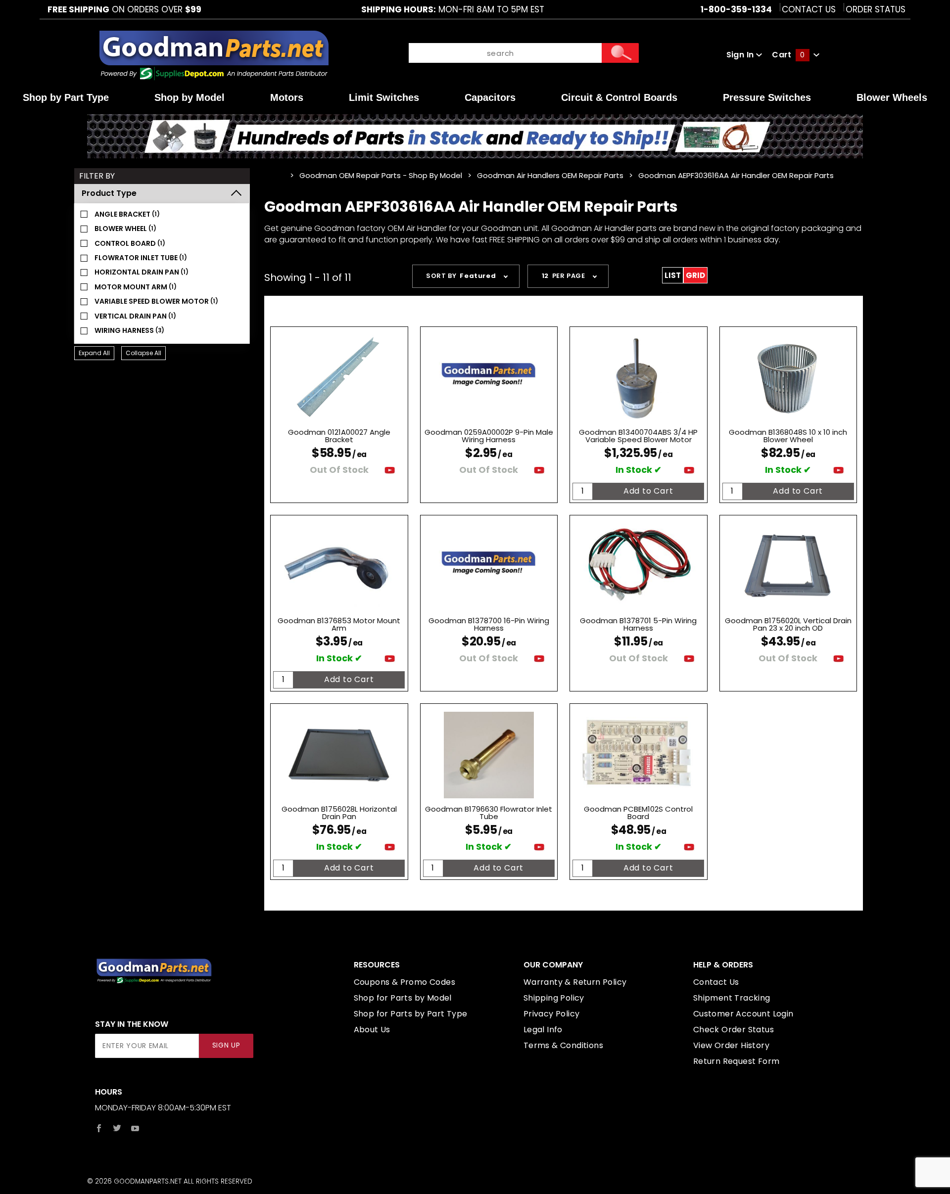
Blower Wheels (891, 97)
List (673, 275)
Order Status (875, 9)
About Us (372, 1029)
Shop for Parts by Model (403, 998)
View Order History (731, 1045)
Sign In (741, 54)
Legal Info (543, 1029)
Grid (695, 275)
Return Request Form (736, 1061)
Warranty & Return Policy (575, 982)
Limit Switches (384, 97)
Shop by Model (189, 97)
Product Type (109, 193)
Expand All (94, 353)
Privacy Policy (551, 1013)
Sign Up (226, 1045)
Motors (286, 97)
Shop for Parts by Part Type (411, 1013)
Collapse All (143, 353)
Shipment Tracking (731, 998)
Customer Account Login (743, 1013)
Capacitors (490, 97)
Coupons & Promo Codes (404, 982)
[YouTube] (135, 1128)
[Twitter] (117, 1128)
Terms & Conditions (563, 1045)
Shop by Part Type (66, 97)
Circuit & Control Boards (619, 97)
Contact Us (809, 9)
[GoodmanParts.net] (213, 54)
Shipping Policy (553, 998)
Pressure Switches (767, 97)
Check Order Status (733, 1029)
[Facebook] (99, 1128)
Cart (788, 54)
